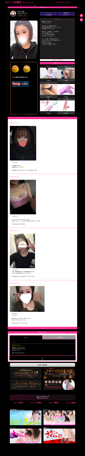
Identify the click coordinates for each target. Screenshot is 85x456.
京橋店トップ (23, 5)
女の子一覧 (29, 5)
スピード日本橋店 (36, 402)
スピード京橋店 (13, 2)
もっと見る (42, 328)
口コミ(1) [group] (26, 337)
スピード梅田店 (18, 402)
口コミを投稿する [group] (59, 337)
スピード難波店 (54, 402)
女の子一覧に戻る (42, 365)
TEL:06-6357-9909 (28, 3)
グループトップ (15, 5)
